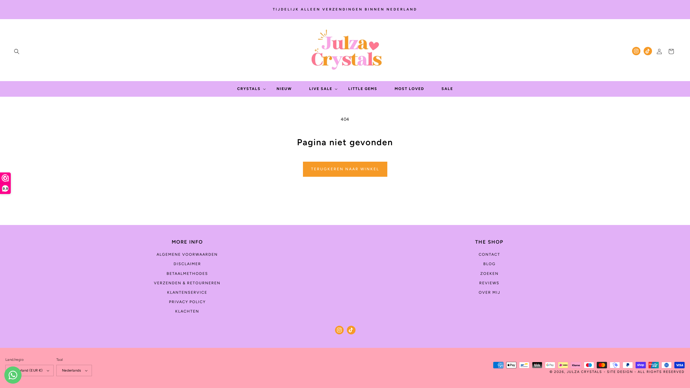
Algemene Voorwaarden (187, 254)
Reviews (489, 283)
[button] (17, 51)
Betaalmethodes (187, 273)
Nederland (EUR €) (27, 370)
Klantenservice (187, 292)
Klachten (187, 311)
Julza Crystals (584, 372)
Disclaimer (187, 264)
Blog (489, 264)
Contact (489, 254)
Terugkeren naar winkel (345, 169)
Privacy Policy (187, 302)
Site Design (620, 372)
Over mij (489, 292)
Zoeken (489, 273)
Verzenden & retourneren (187, 283)
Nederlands (71, 370)
